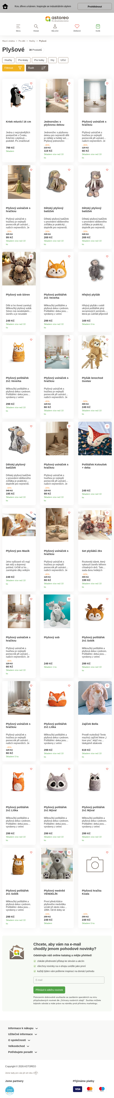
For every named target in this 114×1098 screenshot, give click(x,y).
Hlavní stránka (8, 41)
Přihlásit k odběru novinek (49, 990)
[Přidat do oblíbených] (31, 83)
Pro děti (22, 41)
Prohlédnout (95, 6)
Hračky (32, 41)
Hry (52, 60)
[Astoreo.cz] (57, 19)
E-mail (39, 980)
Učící (63, 60)
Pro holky (39, 60)
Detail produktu (32, 150)
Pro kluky (23, 60)
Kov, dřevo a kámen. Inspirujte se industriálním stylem (43, 6)
